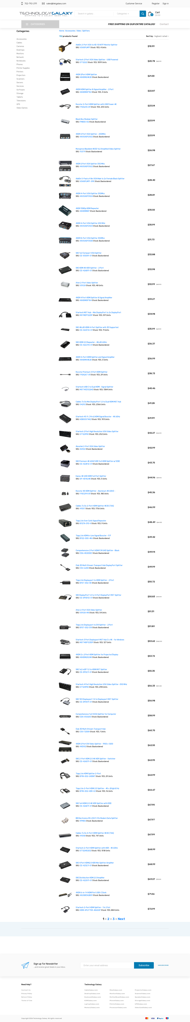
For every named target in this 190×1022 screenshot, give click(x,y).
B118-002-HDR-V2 (88, 791)
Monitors (20, 54)
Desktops (20, 50)
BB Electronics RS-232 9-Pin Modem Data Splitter (97, 818)
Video (79, 31)
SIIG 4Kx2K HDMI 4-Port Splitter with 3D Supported (97, 327)
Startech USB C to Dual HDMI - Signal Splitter (94, 387)
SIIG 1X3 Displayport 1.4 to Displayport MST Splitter (97, 699)
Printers (20, 72)
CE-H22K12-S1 (86, 464)
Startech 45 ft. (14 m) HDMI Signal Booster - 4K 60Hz (98, 417)
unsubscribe (163, 965)
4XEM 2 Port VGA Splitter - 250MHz (91, 134)
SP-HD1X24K (85, 479)
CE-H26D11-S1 (86, 761)
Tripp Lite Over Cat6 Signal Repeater (91, 521)
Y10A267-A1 (85, 375)
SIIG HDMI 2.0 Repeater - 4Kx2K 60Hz (91, 342)
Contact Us (26, 990)
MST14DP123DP (86, 642)
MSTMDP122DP (86, 315)
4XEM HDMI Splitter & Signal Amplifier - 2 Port (94, 89)
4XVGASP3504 (86, 196)
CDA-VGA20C (85, 717)
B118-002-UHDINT (88, 776)
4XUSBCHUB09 (86, 895)
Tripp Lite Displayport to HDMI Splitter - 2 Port (95, 580)
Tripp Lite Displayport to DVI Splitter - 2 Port (94, 625)
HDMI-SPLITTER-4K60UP (90, 910)
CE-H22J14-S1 (86, 345)
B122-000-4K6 (86, 538)
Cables (19, 43)
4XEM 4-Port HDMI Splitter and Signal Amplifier (95, 357)
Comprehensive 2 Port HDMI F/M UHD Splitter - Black (97, 550)
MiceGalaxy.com (116, 990)
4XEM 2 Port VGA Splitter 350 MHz (90, 164)
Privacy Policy (26, 993)
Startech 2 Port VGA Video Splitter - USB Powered (97, 60)
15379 (82, 152)
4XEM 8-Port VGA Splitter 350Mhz (90, 238)
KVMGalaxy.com (90, 1000)
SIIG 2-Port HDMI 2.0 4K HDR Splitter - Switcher (95, 759)
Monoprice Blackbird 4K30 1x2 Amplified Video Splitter (98, 149)
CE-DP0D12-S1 (86, 598)
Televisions (21, 101)
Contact (164, 24)
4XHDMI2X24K (86, 657)
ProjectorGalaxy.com (143, 990)
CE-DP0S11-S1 (86, 702)
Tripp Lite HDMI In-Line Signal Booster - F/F (93, 536)
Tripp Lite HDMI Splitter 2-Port (88, 774)
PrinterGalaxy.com (117, 1004)
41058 (82, 836)
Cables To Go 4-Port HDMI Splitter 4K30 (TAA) (95, 833)
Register (155, 3)
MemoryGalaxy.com (92, 1007)
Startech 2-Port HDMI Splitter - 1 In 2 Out (93, 907)
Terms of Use (26, 1000)
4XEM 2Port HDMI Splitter (86, 74)
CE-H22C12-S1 (86, 330)
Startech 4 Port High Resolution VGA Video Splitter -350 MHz (101, 684)
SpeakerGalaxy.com (142, 997)
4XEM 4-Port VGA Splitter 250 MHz (90, 223)
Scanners (20, 79)
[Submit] (143, 14)
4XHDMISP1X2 (86, 92)
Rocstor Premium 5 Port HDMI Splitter (91, 372)
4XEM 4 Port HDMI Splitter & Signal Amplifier (94, 298)
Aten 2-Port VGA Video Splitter (89, 610)
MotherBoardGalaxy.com (119, 997)
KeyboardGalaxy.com (92, 997)
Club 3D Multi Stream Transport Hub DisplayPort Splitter (99, 565)
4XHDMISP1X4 (86, 300)
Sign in (166, 3)
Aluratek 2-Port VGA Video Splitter (90, 446)
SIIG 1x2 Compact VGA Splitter (88, 253)
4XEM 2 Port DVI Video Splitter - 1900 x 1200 (94, 744)
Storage (20, 93)
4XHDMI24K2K (86, 77)
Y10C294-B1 (85, 494)
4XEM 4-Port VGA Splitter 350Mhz (90, 193)
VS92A (83, 285)
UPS (18, 104)
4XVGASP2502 (86, 137)
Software (21, 90)
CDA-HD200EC (86, 553)
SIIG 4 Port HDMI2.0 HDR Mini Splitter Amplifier (95, 863)
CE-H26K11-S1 (86, 806)
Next (121, 919)
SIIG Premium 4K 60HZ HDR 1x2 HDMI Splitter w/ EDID (98, 461)
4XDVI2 (83, 746)
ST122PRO (84, 434)
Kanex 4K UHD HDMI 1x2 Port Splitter (91, 476)
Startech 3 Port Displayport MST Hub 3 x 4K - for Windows (100, 640)
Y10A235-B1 (85, 107)
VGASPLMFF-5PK (87, 181)
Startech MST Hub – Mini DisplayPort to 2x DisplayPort (98, 312)
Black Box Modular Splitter (87, 119)
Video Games (22, 108)
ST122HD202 (85, 851)
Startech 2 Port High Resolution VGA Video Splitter (97, 431)
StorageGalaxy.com (142, 1000)
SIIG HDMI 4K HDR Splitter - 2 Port (90, 268)
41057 (82, 509)
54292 (83, 404)
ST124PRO (84, 687)
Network (20, 57)
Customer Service (134, 3)
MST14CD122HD (87, 390)
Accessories (22, 39)
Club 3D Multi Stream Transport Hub (91, 729)
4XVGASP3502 (86, 166)
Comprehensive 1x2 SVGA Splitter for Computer (96, 714)
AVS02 (83, 449)
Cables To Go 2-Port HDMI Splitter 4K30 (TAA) (95, 506)
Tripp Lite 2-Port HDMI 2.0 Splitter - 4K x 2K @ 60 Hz (97, 788)
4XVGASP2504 (86, 226)
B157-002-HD (86, 583)
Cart (157, 12)
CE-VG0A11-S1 (86, 256)
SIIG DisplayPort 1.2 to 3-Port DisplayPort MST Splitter (98, 595)
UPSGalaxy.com (141, 1004)
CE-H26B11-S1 (86, 271)
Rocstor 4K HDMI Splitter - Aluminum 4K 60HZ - (95, 491)
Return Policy (26, 997)
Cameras (20, 46)
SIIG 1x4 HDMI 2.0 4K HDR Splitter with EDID (93, 803)
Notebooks (21, 61)
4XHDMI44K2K (86, 360)
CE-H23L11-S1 (86, 865)
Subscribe (144, 965)
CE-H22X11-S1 (86, 880)
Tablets (20, 97)
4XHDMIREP (85, 211)
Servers (20, 82)
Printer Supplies (23, 68)
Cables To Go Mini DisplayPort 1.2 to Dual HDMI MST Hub (98, 402)
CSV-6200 (84, 568)
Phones (20, 64)
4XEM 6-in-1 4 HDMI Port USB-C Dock (91, 893)
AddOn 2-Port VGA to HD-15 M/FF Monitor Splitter (96, 45)
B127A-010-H (85, 523)
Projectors (21, 75)
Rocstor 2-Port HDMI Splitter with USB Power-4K (96, 104)
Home (61, 31)
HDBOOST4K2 (85, 419)
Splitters (86, 31)
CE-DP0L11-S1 (86, 672)
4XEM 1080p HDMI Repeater (87, 208)
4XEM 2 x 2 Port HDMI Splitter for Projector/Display (97, 655)
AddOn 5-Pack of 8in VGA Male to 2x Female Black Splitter (100, 179)
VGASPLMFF (85, 47)
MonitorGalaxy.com (117, 993)
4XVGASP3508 (86, 241)
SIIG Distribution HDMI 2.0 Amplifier (90, 878)
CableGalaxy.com (91, 990)
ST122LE (83, 62)
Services (20, 86)
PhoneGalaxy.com (117, 1000)
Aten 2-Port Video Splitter (87, 283)
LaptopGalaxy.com (91, 1004)
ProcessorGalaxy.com (118, 1007)
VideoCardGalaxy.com (143, 1007)
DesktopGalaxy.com (92, 993)
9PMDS (83, 821)
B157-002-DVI (86, 627)
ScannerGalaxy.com (142, 993)
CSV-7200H (85, 732)
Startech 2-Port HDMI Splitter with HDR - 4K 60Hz (97, 848)
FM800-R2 (84, 122)
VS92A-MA (84, 613)
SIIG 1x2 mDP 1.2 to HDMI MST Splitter (91, 669)
